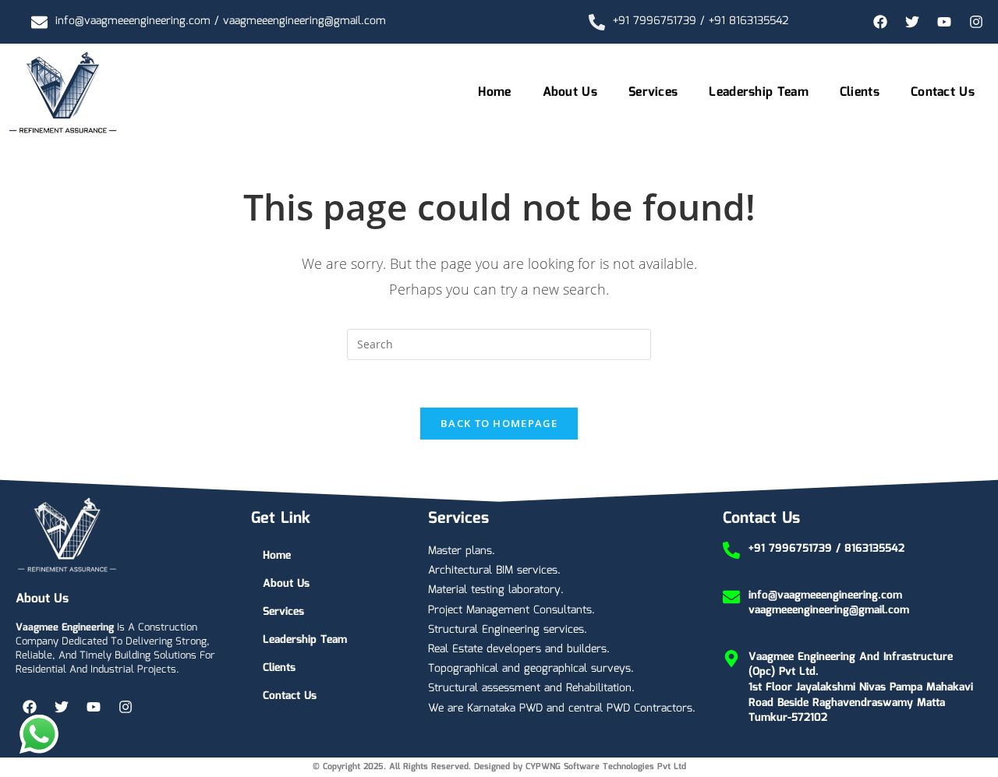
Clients (859, 92)
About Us (570, 92)
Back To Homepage (499, 423)
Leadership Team (759, 92)
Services (653, 92)
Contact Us (943, 92)
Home (494, 92)
